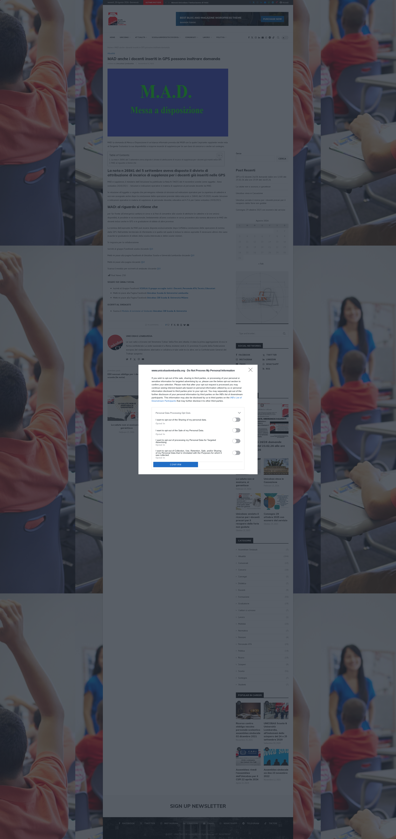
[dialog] (198, 419)
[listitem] (198, 412)
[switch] (236, 420)
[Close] (251, 371)
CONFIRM (175, 464)
